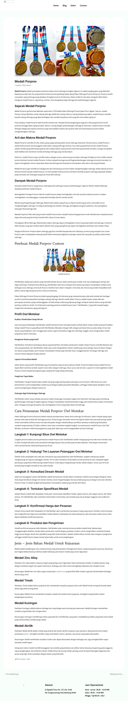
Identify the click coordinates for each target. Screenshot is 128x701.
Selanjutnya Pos (117, 674)
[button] (115, 6)
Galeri (73, 5)
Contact (83, 5)
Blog (64, 5)
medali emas (61, 571)
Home (56, 5)
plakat (26, 634)
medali (18, 85)
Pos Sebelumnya (11, 674)
